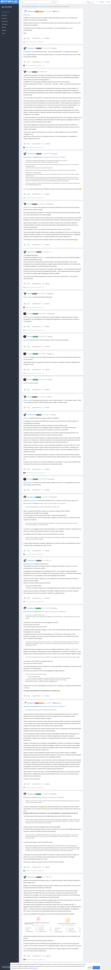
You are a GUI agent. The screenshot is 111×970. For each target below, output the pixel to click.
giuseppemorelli (31, 497)
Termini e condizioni (8, 966)
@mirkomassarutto (54, 153)
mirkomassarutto (31, 48)
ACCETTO (96, 967)
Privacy (3, 966)
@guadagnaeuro (54, 48)
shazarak (29, 71)
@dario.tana (57, 11)
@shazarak (26, 189)
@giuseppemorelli (29, 564)
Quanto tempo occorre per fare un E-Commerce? (53, 157)
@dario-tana (26, 15)
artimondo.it (71, 649)
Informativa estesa (33, 968)
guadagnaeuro (31, 11)
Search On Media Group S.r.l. (9, 967)
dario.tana (30, 313)
